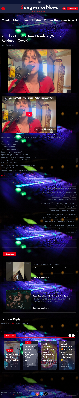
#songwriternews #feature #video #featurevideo (61, 188)
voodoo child (72, 229)
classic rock (52, 199)
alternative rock (58, 192)
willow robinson (71, 232)
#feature (35, 264)
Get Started (72, 8)
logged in (12, 324)
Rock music (72, 221)
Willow (60, 232)
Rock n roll (48, 225)
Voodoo (61, 229)
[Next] (73, 335)
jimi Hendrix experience (68, 218)
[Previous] (69, 335)
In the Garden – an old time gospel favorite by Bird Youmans (30, 352)
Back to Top (72, 393)
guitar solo (55, 210)
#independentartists (70, 185)
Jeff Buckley (72, 214)
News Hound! (10, 364)
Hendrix (65, 210)
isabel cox (51, 214)
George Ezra (72, 207)
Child (74, 196)
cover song (47, 203)
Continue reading (40, 278)
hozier (74, 210)
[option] (12, 355)
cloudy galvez (64, 199)
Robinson (62, 221)
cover (74, 199)
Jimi (44, 218)
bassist (66, 196)
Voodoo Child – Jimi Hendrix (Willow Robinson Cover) (42, 25)
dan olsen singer (71, 203)
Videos (3, 45)
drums (62, 207)
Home (20, 25)
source (3, 176)
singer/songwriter (49, 229)
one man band (50, 221)
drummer (53, 207)
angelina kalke (71, 192)
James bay (61, 214)
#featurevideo (44, 264)
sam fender (72, 225)
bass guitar (56, 196)
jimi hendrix (53, 218)
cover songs (58, 203)
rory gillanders (60, 225)
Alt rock (46, 192)
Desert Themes (13, 395)
